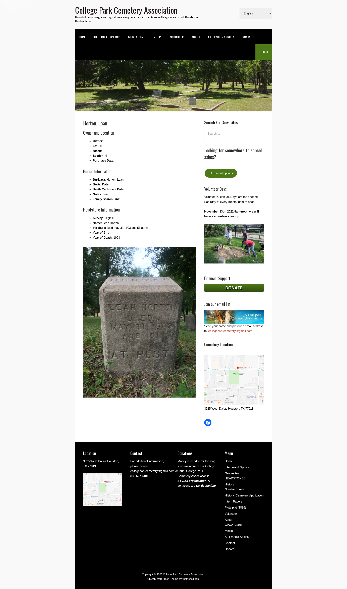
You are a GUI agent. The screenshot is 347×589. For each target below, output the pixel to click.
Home (82, 37)
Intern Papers (233, 501)
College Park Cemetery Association (126, 10)
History (156, 37)
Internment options (221, 173)
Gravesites (135, 37)
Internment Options (106, 37)
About (196, 37)
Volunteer (176, 37)
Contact (248, 37)
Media (229, 530)
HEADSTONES (235, 478)
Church (151, 578)
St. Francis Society (221, 37)
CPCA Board (233, 524)
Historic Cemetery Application (244, 495)
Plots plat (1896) (235, 507)
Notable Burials (235, 489)
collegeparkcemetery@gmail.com (230, 331)
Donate (263, 52)
